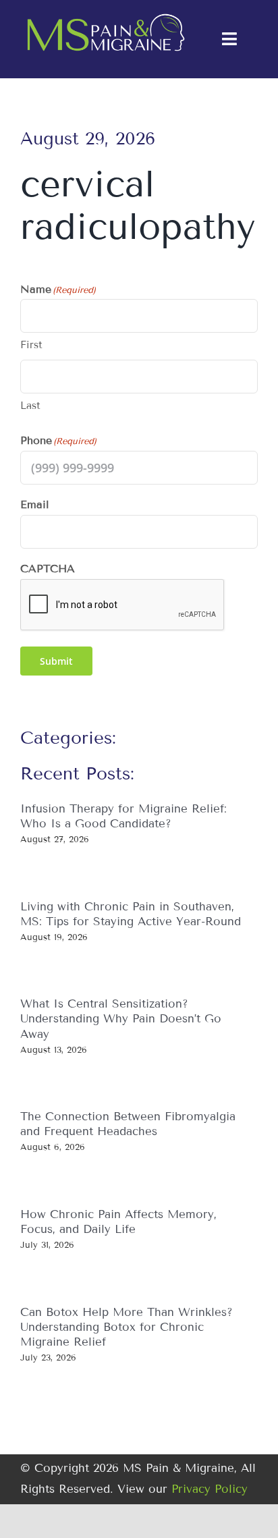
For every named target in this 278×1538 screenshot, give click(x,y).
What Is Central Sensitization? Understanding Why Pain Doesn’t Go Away (120, 1019)
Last (30, 406)
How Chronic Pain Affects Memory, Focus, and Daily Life (118, 1221)
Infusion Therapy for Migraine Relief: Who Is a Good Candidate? (123, 816)
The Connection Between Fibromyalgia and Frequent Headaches (127, 1123)
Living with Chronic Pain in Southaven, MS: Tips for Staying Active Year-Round (130, 914)
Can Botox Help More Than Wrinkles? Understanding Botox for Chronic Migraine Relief (126, 1327)
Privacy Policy (209, 1489)
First (31, 345)
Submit (56, 661)
